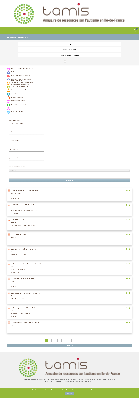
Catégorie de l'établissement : (17, 123)
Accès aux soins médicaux (18, 104)
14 (92, 340)
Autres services (15, 108)
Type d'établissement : (15, 149)
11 (80, 340)
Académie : (12, 132)
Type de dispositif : (14, 158)
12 (84, 340)
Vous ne (69, 49)
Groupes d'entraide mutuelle (19, 90)
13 (88, 340)
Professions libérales (17, 72)
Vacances (14, 93)
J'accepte (69, 393)
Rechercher (69, 180)
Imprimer (70, 61)
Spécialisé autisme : (14, 140)
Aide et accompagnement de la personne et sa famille (22, 69)
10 (76, 340)
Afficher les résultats (69, 55)
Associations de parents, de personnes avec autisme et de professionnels (22, 83)
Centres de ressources (17, 111)
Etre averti (69, 44)
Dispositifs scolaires (17, 97)
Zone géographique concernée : (17, 166)
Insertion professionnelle (18, 100)
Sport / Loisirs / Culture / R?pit (19, 86)
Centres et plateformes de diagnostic (21, 75)
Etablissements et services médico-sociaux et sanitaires (21, 79)
